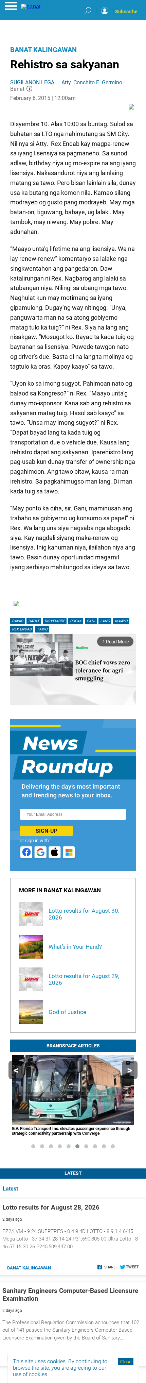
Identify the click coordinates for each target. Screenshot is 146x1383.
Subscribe (126, 11)
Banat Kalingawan (43, 50)
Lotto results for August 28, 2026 (50, 1207)
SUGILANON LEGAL (33, 82)
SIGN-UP (46, 831)
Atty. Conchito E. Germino (91, 82)
